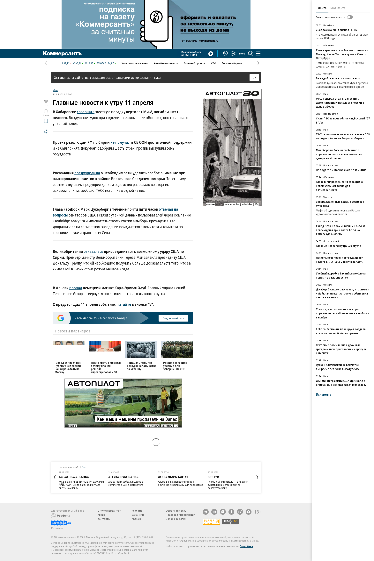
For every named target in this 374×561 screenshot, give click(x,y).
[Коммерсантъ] (62, 53)
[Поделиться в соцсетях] (46, 131)
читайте (123, 304)
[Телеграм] (206, 512)
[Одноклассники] (231, 512)
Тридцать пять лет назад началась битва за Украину (141, 366)
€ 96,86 (77, 63)
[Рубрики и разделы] (258, 53)
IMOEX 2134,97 (105, 63)
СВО (213, 63)
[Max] (248, 512)
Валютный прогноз (194, 63)
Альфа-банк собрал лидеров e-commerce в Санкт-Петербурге (126, 483)
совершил (85, 111)
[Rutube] (240, 512)
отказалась (93, 251)
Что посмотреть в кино (135, 63)
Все (84, 466)
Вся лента (323, 394)
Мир (55, 90)
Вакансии (138, 514)
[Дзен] (223, 512)
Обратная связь (176, 510)
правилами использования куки (137, 77)
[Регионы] (225, 53)
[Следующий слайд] (257, 477)
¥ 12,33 (89, 63)
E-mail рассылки (176, 519)
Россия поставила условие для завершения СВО (175, 366)
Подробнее (246, 546)
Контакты (104, 519)
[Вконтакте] (214, 512)
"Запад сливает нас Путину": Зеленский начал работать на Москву (68, 367)
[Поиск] (250, 53)
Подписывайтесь (173, 318)
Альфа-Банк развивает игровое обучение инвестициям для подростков (180, 483)
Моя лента (337, 8)
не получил (120, 142)
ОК (254, 78)
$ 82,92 (66, 63)
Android (136, 519)
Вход (242, 53)
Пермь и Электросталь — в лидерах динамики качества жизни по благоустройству (228, 485)
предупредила (87, 172)
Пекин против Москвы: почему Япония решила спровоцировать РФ (106, 367)
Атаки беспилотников (165, 63)
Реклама (137, 510)
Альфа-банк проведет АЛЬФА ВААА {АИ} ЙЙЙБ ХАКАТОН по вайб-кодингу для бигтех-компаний (81, 485)
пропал (75, 287)
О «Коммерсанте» (109, 510)
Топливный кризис (232, 63)
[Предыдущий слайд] (55, 477)
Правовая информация (180, 514)
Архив (101, 514)
